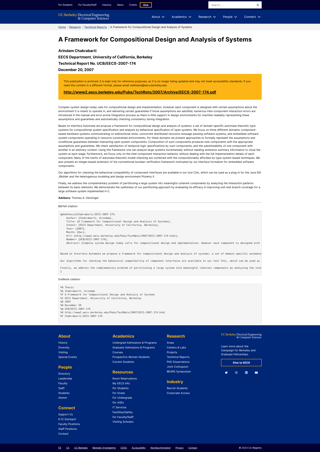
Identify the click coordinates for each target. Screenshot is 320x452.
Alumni (62, 397)
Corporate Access (178, 393)
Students (64, 393)
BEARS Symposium (179, 371)
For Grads (118, 393)
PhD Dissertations (178, 361)
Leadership (65, 378)
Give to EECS (241, 362)
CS (67, 447)
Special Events (67, 357)
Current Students (123, 361)
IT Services (119, 407)
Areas (170, 342)
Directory (64, 373)
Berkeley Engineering (104, 447)
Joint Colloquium (177, 366)
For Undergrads (122, 397)
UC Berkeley (81, 447)
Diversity (64, 347)
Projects (172, 352)
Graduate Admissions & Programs (133, 347)
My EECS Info (121, 383)
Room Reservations (124, 378)
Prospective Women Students (131, 357)
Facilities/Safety (122, 412)
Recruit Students (177, 388)
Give (145, 5)
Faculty (63, 383)
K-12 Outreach (67, 419)
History (63, 342)
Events (133, 4)
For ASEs (118, 402)
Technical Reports (95, 27)
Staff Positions (67, 428)
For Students (65, 4)
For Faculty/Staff (87, 4)
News (120, 4)
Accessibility (139, 447)
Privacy (180, 447)
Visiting (63, 352)
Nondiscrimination (160, 447)
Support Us (65, 414)
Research (75, 27)
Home (62, 27)
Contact (63, 433)
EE (59, 447)
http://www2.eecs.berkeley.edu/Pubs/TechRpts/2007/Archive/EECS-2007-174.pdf (140, 92)
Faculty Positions (69, 424)
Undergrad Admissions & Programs (134, 342)
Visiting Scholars (123, 421)
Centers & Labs (176, 347)
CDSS (123, 447)
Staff (61, 388)
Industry (106, 4)
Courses (117, 352)
